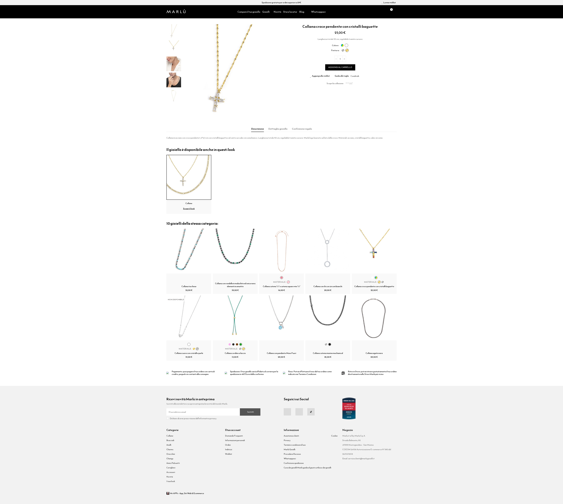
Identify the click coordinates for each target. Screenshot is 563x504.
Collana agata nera (374, 353)
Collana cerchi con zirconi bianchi (327, 286)
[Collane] (188, 177)
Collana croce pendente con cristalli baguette (374, 286)
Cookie (334, 435)
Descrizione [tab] (257, 128)
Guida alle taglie (342, 76)
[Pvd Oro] (347, 50)
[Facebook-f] (287, 411)
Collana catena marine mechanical (328, 353)
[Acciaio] (343, 50)
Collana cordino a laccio (235, 353)
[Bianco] (346, 45)
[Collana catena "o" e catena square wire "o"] (281, 251)
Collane (188, 203)
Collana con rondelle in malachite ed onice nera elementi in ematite (235, 285)
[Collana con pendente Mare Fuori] (281, 317)
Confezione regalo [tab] (302, 128)
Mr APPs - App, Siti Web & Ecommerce (187, 493)
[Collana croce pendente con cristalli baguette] (374, 251)
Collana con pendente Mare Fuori (281, 353)
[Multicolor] (342, 45)
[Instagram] (299, 411)
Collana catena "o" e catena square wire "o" (281, 286)
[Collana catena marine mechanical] (327, 317)
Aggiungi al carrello (340, 67)
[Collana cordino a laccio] (235, 317)
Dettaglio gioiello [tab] (278, 128)
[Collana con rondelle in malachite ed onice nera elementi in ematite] (235, 251)
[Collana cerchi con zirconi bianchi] (327, 251)
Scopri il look (189, 208)
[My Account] (395, 11)
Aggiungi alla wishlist (321, 76)
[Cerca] (385, 11)
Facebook (361, 76)
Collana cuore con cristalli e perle (189, 353)
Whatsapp (368, 76)
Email (365, 76)
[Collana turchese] (188, 251)
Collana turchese (189, 286)
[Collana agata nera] (374, 317)
